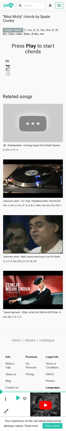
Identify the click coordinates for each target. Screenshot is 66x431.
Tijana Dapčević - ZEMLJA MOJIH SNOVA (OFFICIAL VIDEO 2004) (33, 312)
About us (11, 374)
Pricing (30, 374)
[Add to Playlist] (24, 399)
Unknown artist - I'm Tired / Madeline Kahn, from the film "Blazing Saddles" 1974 (33, 201)
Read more (31, 425)
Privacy (50, 380)
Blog (8, 380)
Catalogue (46, 340)
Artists (16, 340)
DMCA (50, 374)
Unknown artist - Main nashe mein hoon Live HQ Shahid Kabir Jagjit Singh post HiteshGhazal (33, 256)
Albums (30, 340)
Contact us (12, 387)
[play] (18, 398)
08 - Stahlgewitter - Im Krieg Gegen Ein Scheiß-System (31, 145)
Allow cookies (52, 425)
